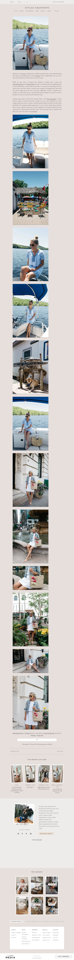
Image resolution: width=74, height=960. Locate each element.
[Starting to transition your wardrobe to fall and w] (47, 859)
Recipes (34, 932)
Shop (19, 1)
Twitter (55, 937)
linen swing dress (51, 99)
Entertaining (36, 937)
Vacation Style (46, 937)
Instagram (56, 932)
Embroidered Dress (18, 733)
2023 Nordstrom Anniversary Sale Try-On (57, 790)
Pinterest (55, 935)
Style (57, 786)
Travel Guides (46, 932)
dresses (38, 75)
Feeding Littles (36, 935)
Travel (44, 930)
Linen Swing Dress (49, 733)
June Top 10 (30, 787)
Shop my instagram (58, 1)
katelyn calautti (50, 921)
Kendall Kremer (16, 932)
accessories (34, 111)
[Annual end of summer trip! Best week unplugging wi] (47, 847)
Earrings (27, 733)
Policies (13, 937)
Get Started (63, 956)
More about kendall (46, 833)
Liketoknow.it (26, 943)
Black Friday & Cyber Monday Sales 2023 (44, 788)
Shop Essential (26, 941)
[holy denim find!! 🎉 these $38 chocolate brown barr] (26, 847)
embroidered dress (18, 84)
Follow (55, 930)
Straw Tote (40, 735)
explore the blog (17, 921)
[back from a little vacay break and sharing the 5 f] (26, 859)
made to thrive (60, 921)
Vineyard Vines (30, 84)
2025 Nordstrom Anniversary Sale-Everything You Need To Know (17, 789)
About (12, 1)
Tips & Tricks (46, 935)
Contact (13, 935)
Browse (35, 930)
